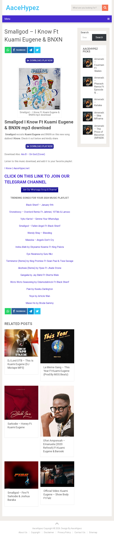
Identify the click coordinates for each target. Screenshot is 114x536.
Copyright (35, 532)
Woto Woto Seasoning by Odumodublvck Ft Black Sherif (39, 282)
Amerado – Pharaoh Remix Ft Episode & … (99, 85)
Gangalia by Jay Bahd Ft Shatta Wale (39, 275)
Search (85, 32)
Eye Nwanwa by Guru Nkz (40, 254)
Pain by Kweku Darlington (39, 289)
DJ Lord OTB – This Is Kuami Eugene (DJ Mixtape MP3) (20, 364)
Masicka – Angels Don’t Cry (39, 240)
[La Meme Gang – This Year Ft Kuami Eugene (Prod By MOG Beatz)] (57, 346)
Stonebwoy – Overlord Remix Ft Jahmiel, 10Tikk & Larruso (39, 211)
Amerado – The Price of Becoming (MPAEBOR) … (101, 131)
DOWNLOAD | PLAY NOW (41, 60)
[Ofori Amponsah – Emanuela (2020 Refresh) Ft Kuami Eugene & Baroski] (57, 411)
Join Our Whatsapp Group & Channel (40, 190)
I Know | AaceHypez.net (17, 168)
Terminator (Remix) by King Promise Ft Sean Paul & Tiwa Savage (39, 261)
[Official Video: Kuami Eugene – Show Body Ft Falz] (57, 474)
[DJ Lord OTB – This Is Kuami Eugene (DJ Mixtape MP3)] (21, 343)
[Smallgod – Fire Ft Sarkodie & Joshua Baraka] (21, 475)
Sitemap (93, 532)
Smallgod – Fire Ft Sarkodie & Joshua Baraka (19, 496)
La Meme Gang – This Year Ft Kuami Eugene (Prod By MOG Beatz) (56, 371)
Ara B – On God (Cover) (33, 154)
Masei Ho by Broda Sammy (40, 303)
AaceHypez (22, 7)
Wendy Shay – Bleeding (39, 233)
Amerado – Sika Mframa (99, 115)
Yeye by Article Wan (39, 296)
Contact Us (80, 532)
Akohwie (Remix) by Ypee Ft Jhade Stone (39, 268)
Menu (7, 18)
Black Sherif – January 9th (39, 204)
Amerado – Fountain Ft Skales (99, 64)
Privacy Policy (64, 532)
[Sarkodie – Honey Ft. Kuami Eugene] (21, 403)
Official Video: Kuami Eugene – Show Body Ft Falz (56, 494)
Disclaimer (49, 532)
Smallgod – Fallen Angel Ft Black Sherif (39, 225)
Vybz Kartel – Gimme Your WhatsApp (39, 218)
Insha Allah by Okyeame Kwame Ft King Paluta (39, 247)
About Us (23, 532)
